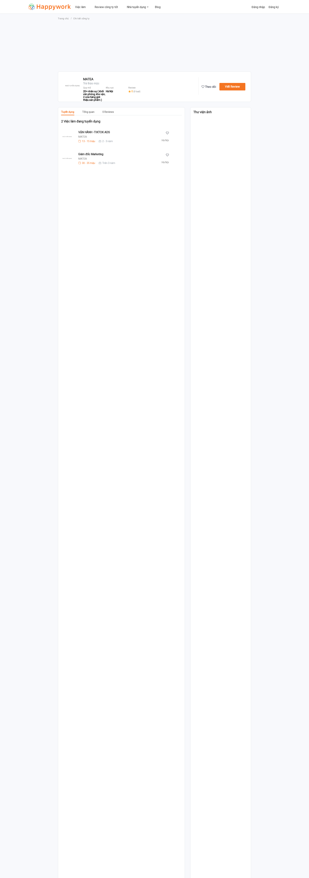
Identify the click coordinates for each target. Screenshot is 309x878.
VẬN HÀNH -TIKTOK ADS (94, 132)
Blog (158, 7)
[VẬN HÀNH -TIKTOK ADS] (65, 137)
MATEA (82, 136)
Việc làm (80, 7)
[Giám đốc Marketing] (65, 158)
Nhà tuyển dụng (136, 7)
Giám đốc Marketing (90, 154)
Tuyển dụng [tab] (67, 111)
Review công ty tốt (106, 7)
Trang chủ (63, 18)
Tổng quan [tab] (88, 111)
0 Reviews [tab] (108, 111)
